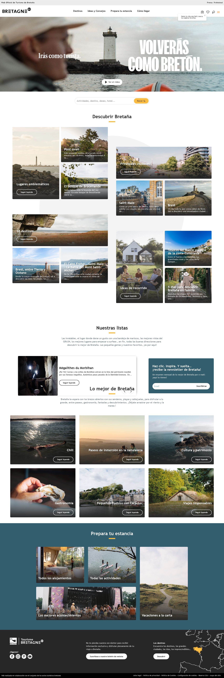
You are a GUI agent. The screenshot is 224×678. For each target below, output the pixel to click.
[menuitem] (16, 11)
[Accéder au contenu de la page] (112, 79)
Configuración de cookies (187, 675)
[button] (213, 12)
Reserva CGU (203, 675)
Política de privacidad (151, 675)
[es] (218, 12)
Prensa (209, 3)
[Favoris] (208, 12)
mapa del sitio (215, 675)
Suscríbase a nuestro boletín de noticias (106, 656)
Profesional (218, 3)
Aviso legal (137, 675)
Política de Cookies (169, 675)
